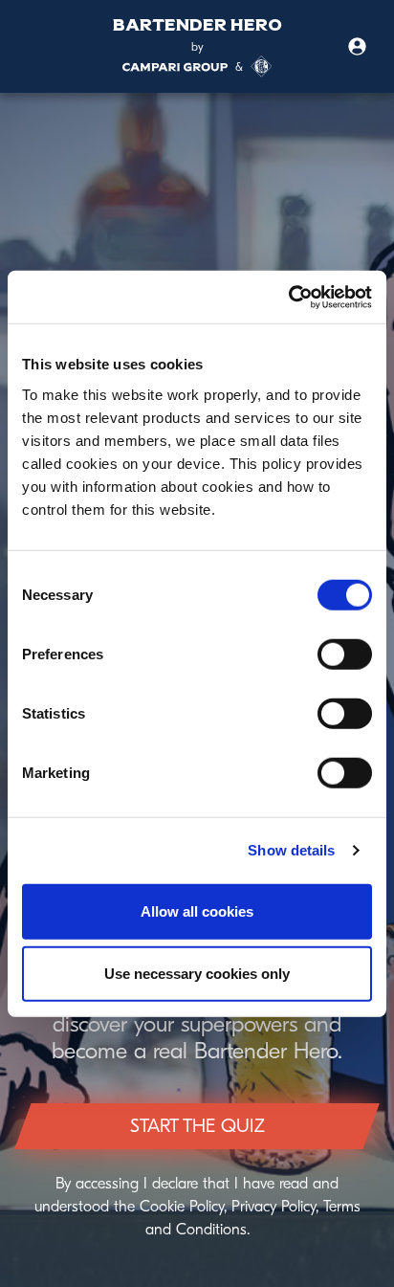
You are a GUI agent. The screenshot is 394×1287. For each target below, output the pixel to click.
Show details (291, 850)
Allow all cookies (197, 910)
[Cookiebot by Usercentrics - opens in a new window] (288, 296)
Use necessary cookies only (197, 973)
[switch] (344, 653)
